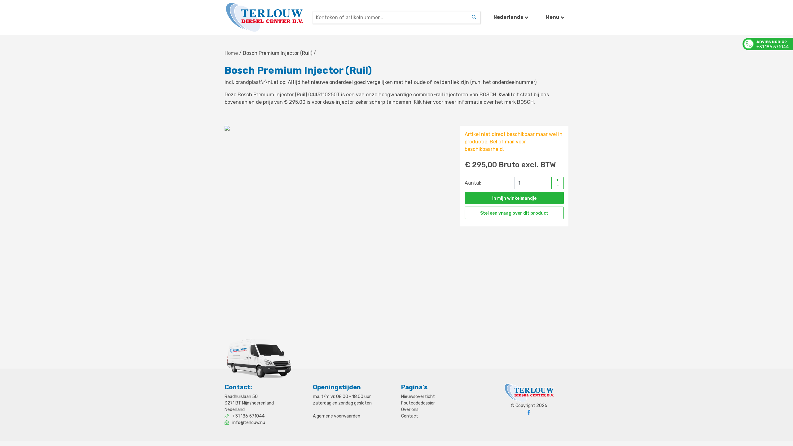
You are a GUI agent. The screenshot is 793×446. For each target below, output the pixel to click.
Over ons (409, 409)
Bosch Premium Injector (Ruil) (277, 53)
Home (231, 53)
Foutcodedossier (418, 403)
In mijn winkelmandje (514, 198)
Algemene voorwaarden (336, 416)
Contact (409, 416)
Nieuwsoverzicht (418, 396)
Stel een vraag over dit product (514, 213)
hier (427, 102)
